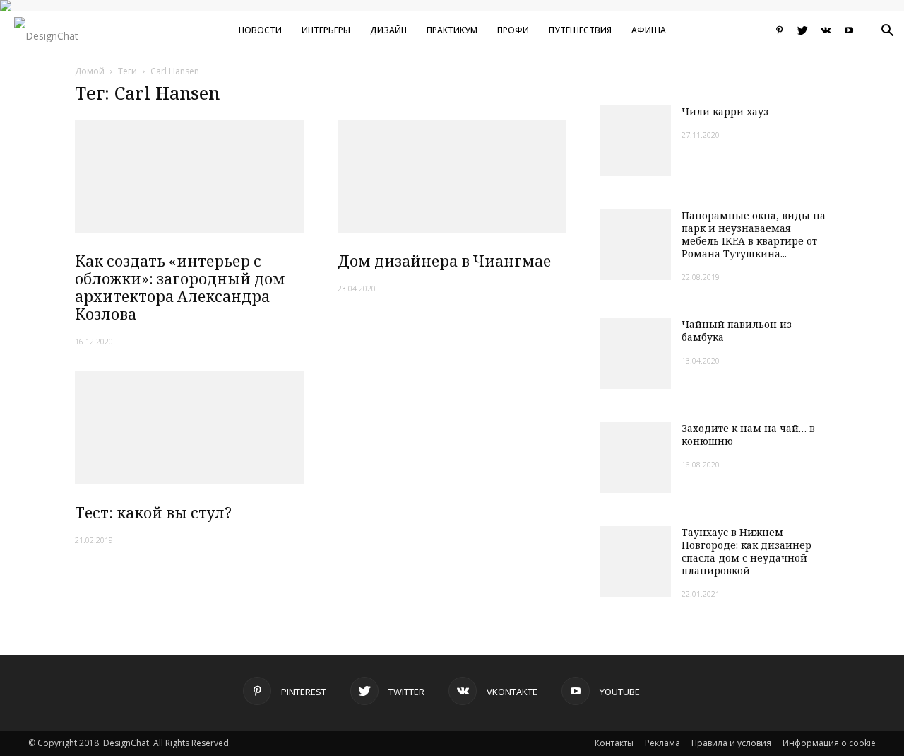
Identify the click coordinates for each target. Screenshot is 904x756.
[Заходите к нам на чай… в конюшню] (635, 457)
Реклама (662, 743)
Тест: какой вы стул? (153, 513)
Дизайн (388, 30)
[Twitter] (802, 30)
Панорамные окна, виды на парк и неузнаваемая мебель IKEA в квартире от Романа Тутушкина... (754, 234)
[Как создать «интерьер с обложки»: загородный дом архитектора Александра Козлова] (189, 176)
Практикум (452, 30)
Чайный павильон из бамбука (737, 331)
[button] (887, 32)
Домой (90, 71)
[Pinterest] (779, 30)
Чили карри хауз (725, 111)
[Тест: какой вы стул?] (189, 427)
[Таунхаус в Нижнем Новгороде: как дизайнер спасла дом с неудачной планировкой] (635, 561)
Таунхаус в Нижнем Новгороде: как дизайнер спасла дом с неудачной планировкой (746, 551)
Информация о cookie (829, 743)
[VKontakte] (825, 30)
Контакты (614, 743)
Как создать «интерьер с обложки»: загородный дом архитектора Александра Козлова (180, 287)
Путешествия (580, 30)
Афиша (648, 30)
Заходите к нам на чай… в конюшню (748, 434)
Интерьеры (326, 30)
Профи (513, 30)
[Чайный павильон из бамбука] (635, 353)
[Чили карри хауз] (635, 140)
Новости (260, 30)
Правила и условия (731, 743)
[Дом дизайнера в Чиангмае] (452, 176)
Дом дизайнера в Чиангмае (444, 261)
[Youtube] (849, 30)
